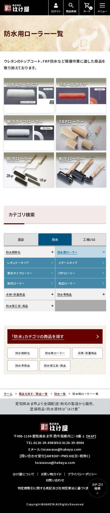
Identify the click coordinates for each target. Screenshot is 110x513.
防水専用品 (64, 294)
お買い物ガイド (51, 474)
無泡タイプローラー (20, 273)
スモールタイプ (68, 263)
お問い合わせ (55, 480)
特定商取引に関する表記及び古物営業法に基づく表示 (55, 488)
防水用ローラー (67, 252)
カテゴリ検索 (97, 486)
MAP (91, 436)
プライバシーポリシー (82, 474)
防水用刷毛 (13, 252)
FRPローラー (67, 273)
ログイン (56, 11)
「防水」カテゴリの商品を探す (38, 336)
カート (87, 10)
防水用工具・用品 (17, 306)
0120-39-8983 (44, 442)
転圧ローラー (67, 283)
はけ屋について (23, 474)
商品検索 (71, 11)
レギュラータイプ (18, 263)
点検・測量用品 (15, 294)
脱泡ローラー (16, 283)
